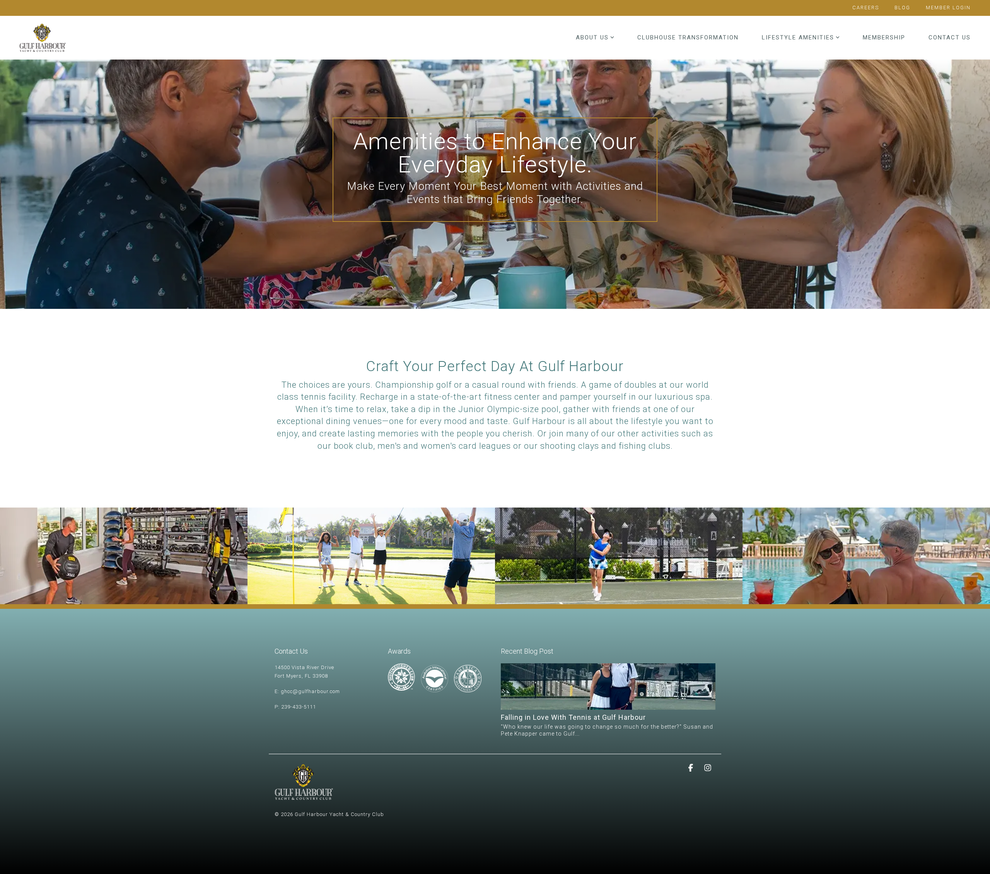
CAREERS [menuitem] (865, 7)
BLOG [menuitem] (902, 7)
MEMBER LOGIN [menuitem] (948, 7)
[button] (691, 768)
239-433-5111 (298, 707)
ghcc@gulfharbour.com (310, 691)
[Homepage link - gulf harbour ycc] (304, 795)
